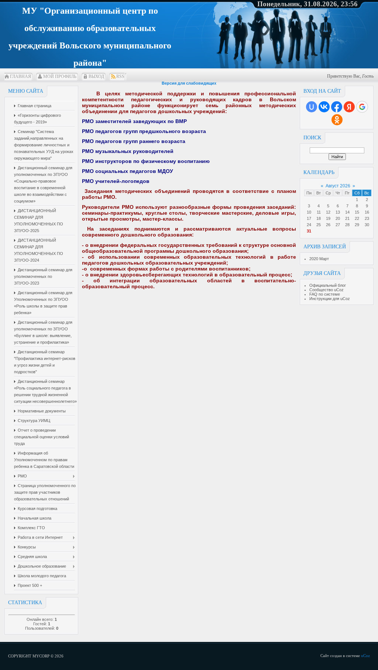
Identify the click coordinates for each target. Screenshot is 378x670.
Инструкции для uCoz (329, 298)
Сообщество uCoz (326, 290)
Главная (20, 76)
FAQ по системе (324, 294)
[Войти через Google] (362, 107)
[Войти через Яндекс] (349, 106)
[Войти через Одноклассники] (337, 119)
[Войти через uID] (311, 106)
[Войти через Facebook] (336, 106)
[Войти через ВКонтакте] (324, 106)
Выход (96, 76)
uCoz (365, 655)
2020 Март (319, 258)
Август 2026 (338, 185)
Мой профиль (59, 76)
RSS (120, 76)
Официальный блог (327, 285)
